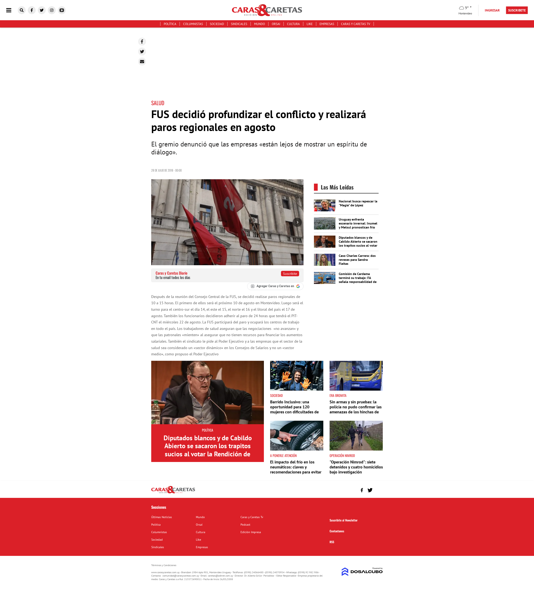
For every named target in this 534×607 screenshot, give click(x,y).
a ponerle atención (283, 455)
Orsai (276, 23)
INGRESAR (492, 10)
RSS (332, 542)
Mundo (259, 23)
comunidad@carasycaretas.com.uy (180, 575)
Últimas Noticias (161, 517)
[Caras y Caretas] (173, 493)
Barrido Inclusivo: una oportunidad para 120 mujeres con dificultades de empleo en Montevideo (294, 409)
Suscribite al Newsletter (344, 520)
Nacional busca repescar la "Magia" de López (358, 203)
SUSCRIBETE (517, 10)
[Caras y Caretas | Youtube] (62, 10)
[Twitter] (142, 52)
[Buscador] (22, 10)
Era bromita (338, 395)
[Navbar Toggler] (12, 10)
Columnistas (193, 23)
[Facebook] (142, 41)
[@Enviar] (142, 62)
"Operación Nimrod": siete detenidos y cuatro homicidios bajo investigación (356, 467)
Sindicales (239, 23)
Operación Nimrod (342, 455)
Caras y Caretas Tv (355, 23)
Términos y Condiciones (163, 565)
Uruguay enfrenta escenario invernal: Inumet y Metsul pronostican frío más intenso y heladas (358, 225)
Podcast (245, 524)
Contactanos (337, 531)
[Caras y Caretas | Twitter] (42, 10)
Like (310, 23)
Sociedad (217, 23)
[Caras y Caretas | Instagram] (52, 10)
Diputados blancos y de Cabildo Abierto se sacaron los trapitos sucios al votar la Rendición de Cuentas (358, 243)
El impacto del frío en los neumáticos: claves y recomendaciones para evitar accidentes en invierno (295, 469)
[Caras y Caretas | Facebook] (32, 10)
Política (170, 23)
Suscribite (290, 273)
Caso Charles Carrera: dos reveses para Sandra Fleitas (357, 260)
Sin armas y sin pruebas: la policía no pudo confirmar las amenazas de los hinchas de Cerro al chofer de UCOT (356, 409)
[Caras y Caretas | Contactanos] (378, 489)
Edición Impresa (251, 532)
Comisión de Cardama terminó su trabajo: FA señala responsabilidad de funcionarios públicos (358, 280)
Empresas (327, 23)
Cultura (293, 23)
